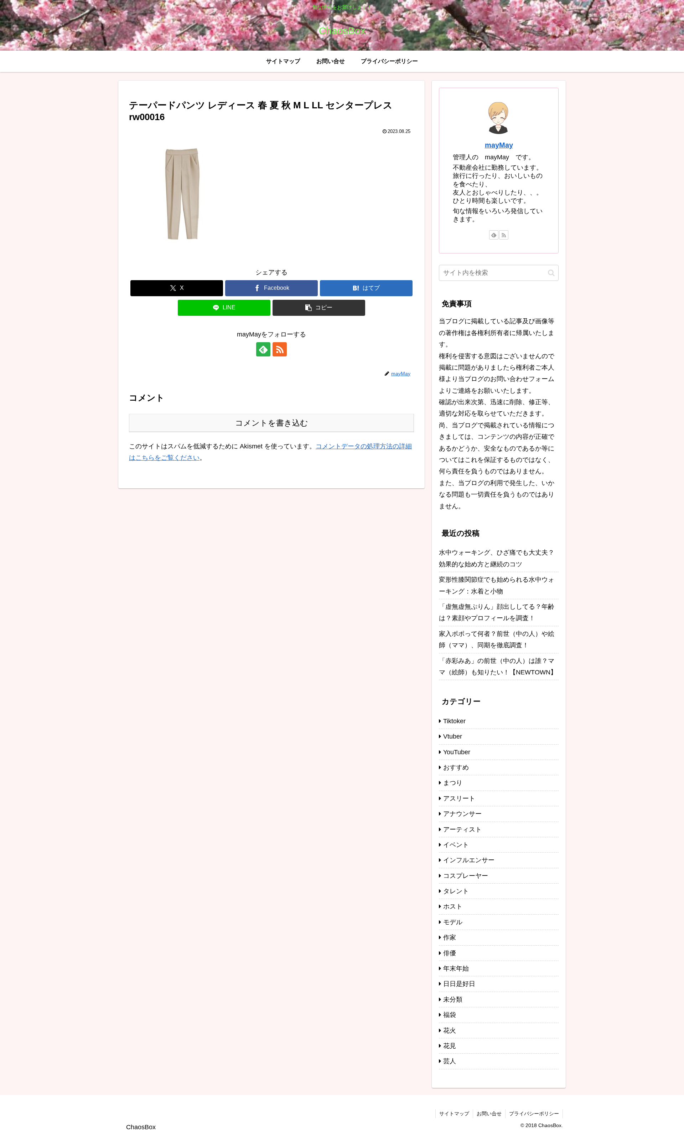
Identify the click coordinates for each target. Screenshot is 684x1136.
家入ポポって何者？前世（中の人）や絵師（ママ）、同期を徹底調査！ (496, 639)
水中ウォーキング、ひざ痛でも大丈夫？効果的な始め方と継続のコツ (496, 558)
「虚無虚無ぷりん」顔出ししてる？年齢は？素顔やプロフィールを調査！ (496, 612)
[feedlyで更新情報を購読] (263, 349)
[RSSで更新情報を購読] (280, 349)
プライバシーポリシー (534, 1113)
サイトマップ (454, 1113)
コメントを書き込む (271, 422)
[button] (319, 308)
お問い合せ (489, 1113)
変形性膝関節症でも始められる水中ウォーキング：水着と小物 (496, 585)
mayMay (499, 145)
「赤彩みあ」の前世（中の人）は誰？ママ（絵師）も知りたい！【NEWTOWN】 (498, 666)
